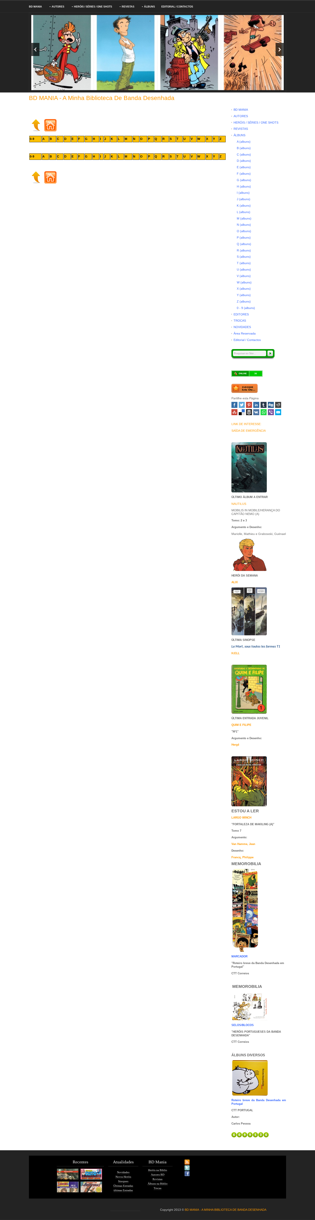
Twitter (242, 405)
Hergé (235, 744)
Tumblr (264, 405)
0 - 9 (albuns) (246, 308)
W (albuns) (244, 282)
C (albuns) (244, 154)
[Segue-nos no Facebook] (183, 1171)
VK (256, 412)
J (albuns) (243, 199)
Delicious (242, 412)
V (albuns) (244, 276)
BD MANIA (35, 6)
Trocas (157, 1188)
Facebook (234, 405)
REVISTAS (128, 6)
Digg (271, 405)
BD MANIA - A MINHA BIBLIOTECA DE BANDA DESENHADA (225, 1209)
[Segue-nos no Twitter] (183, 1165)
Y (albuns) (244, 295)
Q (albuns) (244, 244)
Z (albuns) (244, 301)
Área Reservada (245, 333)
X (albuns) (244, 288)
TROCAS (240, 320)
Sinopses (123, 1181)
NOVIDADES (242, 327)
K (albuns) (244, 205)
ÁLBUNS (149, 6)
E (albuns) (244, 167)
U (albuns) (244, 269)
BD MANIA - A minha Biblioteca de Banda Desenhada (101, 98)
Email (278, 412)
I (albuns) (243, 192)
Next (280, 49)
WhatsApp (264, 412)
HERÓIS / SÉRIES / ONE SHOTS (93, 6)
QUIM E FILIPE (241, 725)
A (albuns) (243, 141)
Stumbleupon (234, 412)
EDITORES (241, 314)
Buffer (249, 412)
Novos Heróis (123, 1176)
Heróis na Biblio (157, 1170)
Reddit (278, 405)
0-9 (32, 139)
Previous (35, 49)
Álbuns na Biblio (158, 1183)
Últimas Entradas (123, 1185)
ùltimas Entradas (123, 1190)
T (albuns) (244, 263)
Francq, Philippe (242, 857)
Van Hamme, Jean (243, 844)
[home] (50, 125)
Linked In (256, 405)
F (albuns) (244, 173)
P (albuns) (244, 237)
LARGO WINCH (241, 817)
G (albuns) (244, 180)
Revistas (157, 1179)
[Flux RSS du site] (183, 1159)
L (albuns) (243, 212)
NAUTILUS (238, 504)
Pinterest (249, 405)
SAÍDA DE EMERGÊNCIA (248, 430)
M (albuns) (244, 218)
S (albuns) (244, 256)
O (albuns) (244, 231)
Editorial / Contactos (177, 6)
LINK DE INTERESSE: (246, 424)
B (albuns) (244, 148)
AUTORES (58, 6)
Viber (271, 412)
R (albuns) (244, 250)
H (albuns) (244, 186)
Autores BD (157, 1174)
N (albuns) (244, 224)
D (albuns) (244, 160)
